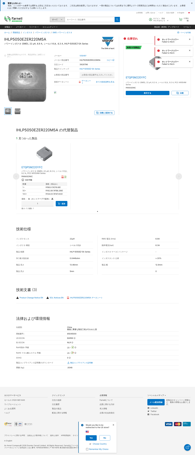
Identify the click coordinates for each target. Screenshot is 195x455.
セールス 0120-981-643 (14, 400)
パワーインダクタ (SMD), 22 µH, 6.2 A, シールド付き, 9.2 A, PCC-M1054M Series (156, 83)
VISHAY (83, 56)
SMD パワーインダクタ (62, 32)
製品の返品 (56, 408)
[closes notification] (192, 3)
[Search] (117, 19)
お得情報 (139, 13)
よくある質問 (9, 408)
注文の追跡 (56, 400)
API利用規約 (66, 435)
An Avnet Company (12, 445)
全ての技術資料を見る (105, 82)
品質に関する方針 (107, 404)
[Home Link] (14, 19)
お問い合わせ (150, 13)
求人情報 (103, 408)
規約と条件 (54, 435)
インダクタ (27, 32)
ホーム (7, 32)
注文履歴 (55, 404)
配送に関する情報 (59, 413)
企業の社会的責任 (107, 413)
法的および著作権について (37, 435)
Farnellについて (106, 400)
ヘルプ (7, 413)
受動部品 (16, 32)
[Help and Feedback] (187, 447)
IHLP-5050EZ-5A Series (90, 69)
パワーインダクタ (42, 32)
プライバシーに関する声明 (14, 435)
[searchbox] (90, 19)
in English (8, 441)
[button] (8, 27)
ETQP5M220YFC (136, 77)
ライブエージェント (12, 404)
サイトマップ (78, 435)
